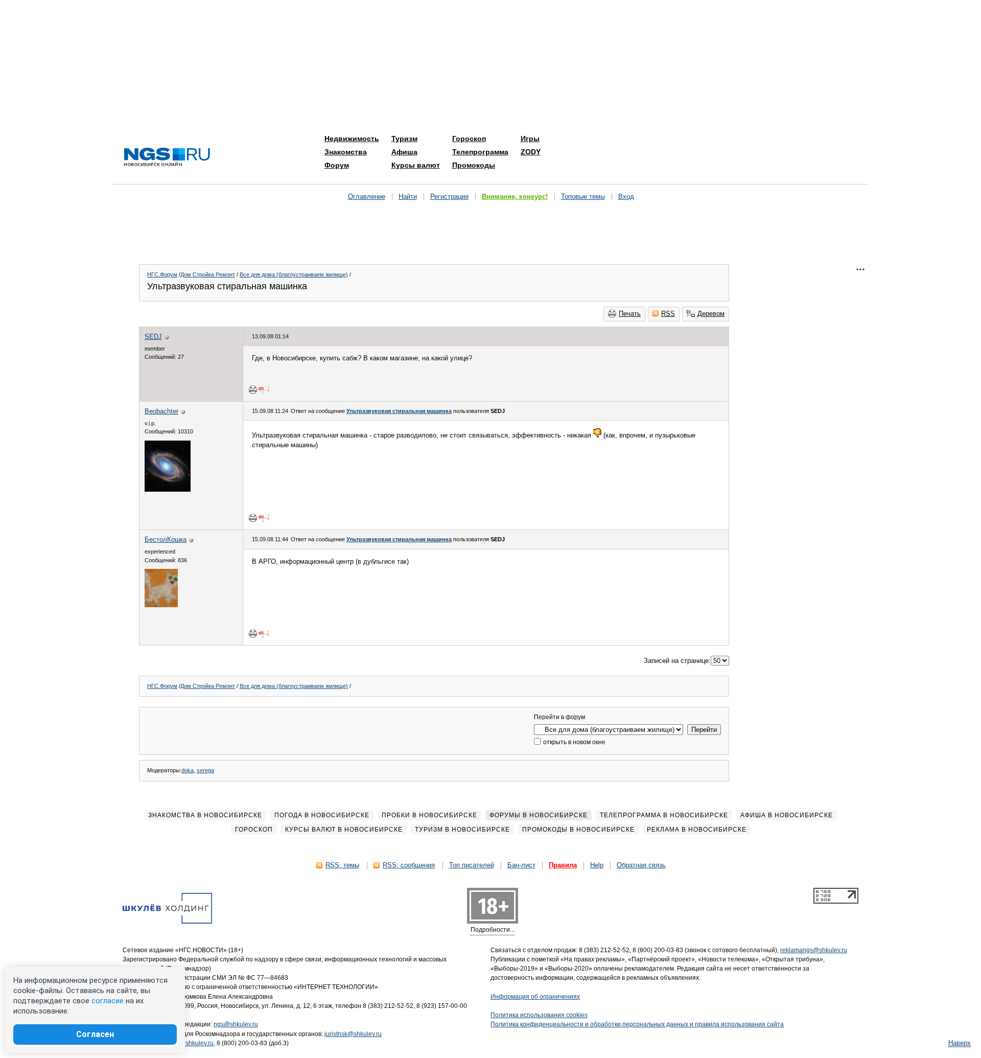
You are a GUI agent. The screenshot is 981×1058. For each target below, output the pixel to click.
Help (596, 865)
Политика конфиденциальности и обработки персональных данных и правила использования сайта (637, 1024)
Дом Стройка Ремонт (207, 274)
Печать (630, 313)
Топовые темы (583, 196)
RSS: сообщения (409, 865)
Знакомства (345, 152)
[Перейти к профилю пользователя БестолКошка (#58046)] (161, 605)
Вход (626, 196)
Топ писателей (471, 865)
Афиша (404, 152)
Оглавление (366, 196)
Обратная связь (641, 865)
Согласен (95, 1034)
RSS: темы (342, 865)
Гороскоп (469, 138)
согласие (107, 1000)
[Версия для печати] (253, 389)
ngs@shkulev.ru (236, 1024)
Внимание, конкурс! (515, 196)
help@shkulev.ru (190, 1043)
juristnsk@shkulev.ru (353, 1034)
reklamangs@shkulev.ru (813, 950)
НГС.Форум (162, 274)
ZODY (531, 152)
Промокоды (473, 165)
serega (205, 770)
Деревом (711, 313)
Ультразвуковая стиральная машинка (399, 411)
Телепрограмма (480, 152)
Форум (336, 165)
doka (187, 770)
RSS (668, 313)
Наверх (959, 1043)
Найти (408, 196)
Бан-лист (521, 865)
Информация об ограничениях (535, 996)
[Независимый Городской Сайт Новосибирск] (167, 158)
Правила (563, 865)
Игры (530, 138)
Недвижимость (351, 138)
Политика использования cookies (539, 1015)
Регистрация (449, 196)
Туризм (404, 138)
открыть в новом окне (573, 742)
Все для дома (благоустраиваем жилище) (294, 274)
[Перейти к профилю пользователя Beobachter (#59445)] (168, 489)
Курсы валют (415, 165)
